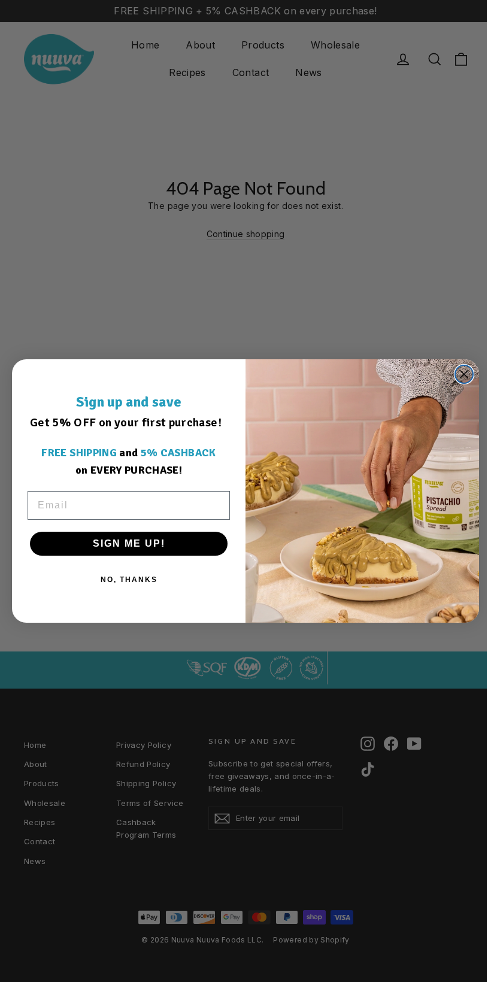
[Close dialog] (464, 374)
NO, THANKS (129, 579)
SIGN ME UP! (129, 543)
